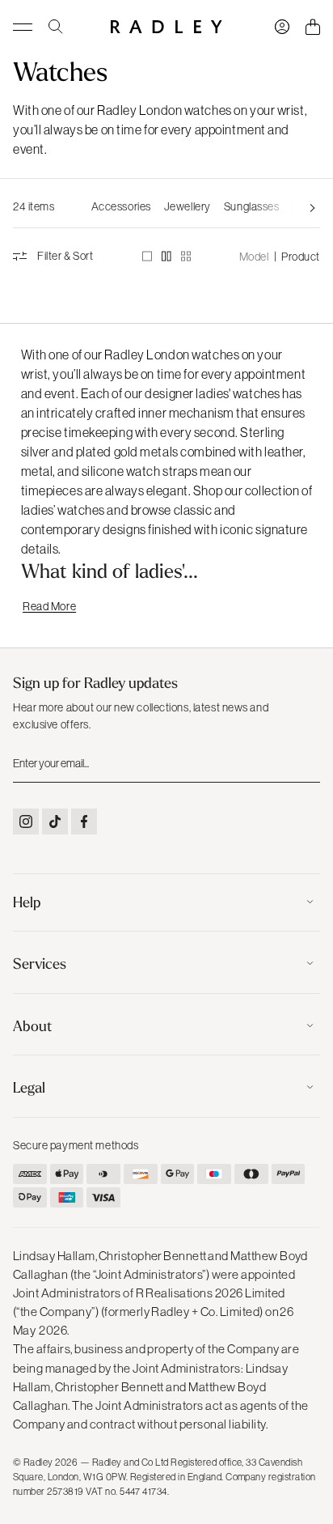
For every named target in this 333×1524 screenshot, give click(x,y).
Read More (49, 606)
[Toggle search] (55, 26)
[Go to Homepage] (166, 26)
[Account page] (282, 26)
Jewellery (187, 206)
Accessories (121, 206)
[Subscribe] (306, 762)
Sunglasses (252, 206)
